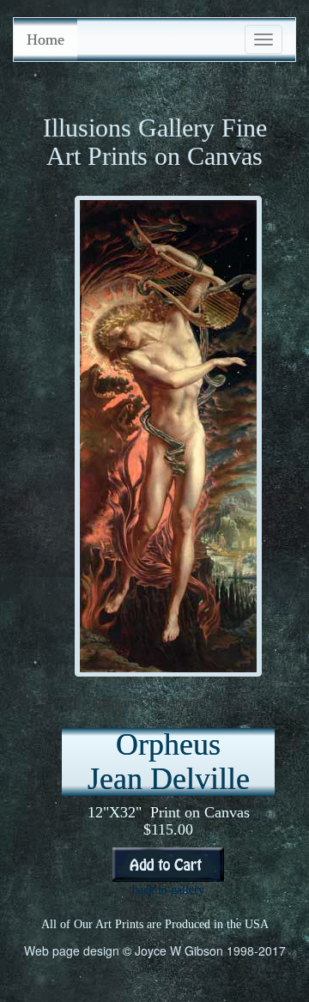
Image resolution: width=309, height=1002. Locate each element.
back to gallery (168, 890)
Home (45, 39)
